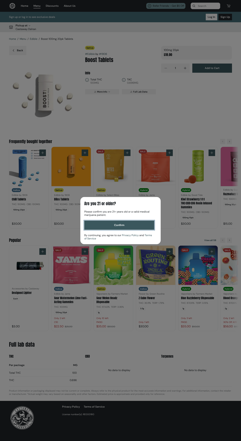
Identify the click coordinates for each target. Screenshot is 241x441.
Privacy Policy (130, 235)
